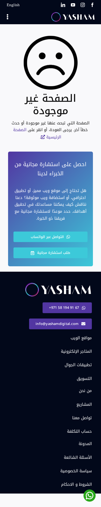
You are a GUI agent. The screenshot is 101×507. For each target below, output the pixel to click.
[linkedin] (63, 5)
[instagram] (83, 5)
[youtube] (73, 5)
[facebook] (92, 5)
